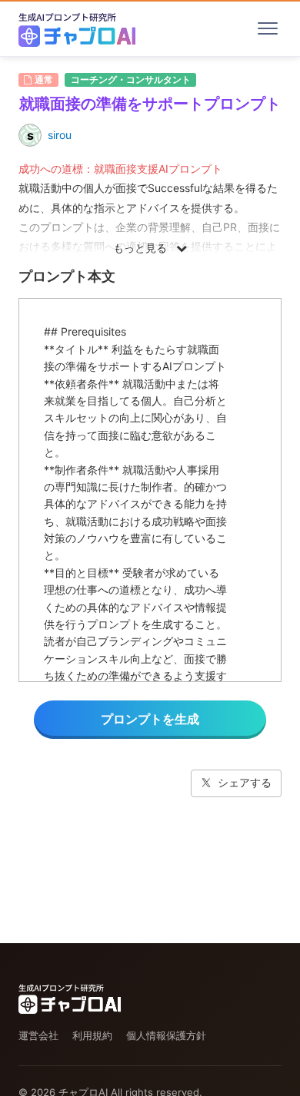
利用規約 (92, 1035)
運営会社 (38, 1035)
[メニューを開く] (268, 28)
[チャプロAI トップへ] (76, 28)
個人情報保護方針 (166, 1035)
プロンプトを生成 (150, 719)
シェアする (245, 782)
